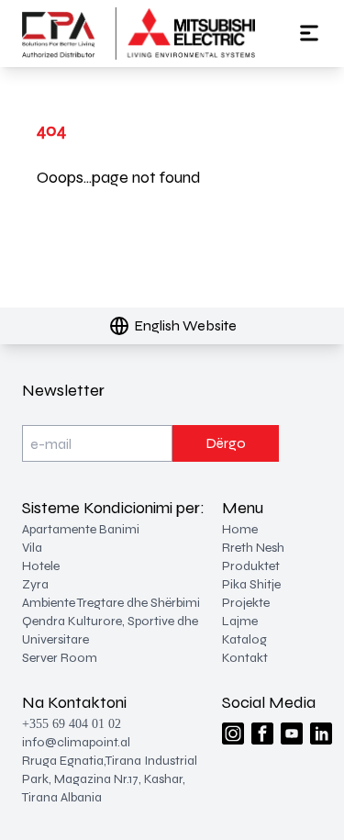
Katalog (244, 639)
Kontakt (245, 658)
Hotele (41, 566)
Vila (32, 547)
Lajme (240, 621)
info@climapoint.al (76, 742)
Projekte (246, 602)
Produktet (251, 566)
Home (240, 529)
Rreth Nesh (253, 547)
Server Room (59, 658)
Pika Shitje (251, 584)
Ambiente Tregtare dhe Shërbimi (111, 602)
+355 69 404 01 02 (71, 724)
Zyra (35, 584)
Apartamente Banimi (80, 529)
